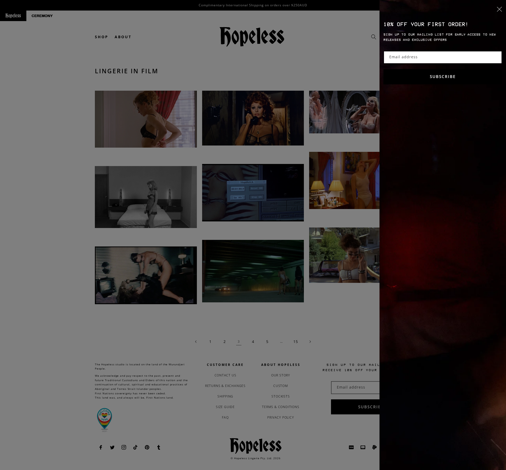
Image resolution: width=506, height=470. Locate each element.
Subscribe (443, 76)
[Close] (442, 12)
